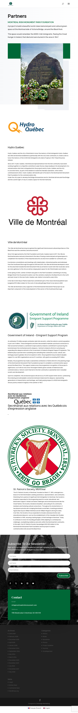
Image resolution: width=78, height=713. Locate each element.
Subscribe (63, 575)
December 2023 (14, 660)
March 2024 (13, 657)
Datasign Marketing (43, 703)
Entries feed (13, 685)
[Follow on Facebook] (10, 583)
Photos (45, 642)
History (45, 633)
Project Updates (48, 645)
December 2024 (14, 648)
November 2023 (14, 663)
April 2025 (12, 642)
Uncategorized (47, 651)
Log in (11, 682)
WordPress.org (14, 691)
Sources (45, 648)
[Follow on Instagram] (27, 583)
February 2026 (13, 636)
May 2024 (12, 654)
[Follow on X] (16, 583)
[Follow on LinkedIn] (21, 583)
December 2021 (14, 669)
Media (45, 636)
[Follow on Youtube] (33, 583)
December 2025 (14, 639)
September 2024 (14, 651)
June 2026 (12, 633)
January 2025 (13, 645)
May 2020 (12, 672)
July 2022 (12, 666)
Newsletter (46, 639)
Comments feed (14, 688)
